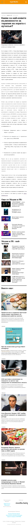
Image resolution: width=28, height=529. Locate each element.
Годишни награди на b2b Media (14, 516)
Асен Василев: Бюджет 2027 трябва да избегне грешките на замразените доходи (13, 415)
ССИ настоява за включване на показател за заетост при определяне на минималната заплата (14, 380)
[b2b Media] (14, 2)
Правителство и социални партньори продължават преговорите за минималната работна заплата (14, 314)
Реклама (23, 521)
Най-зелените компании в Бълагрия (14, 515)
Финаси (3, 392)
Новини (3, 292)
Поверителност (18, 521)
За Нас (4, 521)
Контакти (14, 522)
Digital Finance (7, 503)
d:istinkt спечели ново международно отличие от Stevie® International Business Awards (13, 482)
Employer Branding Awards (14, 513)
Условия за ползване (10, 521)
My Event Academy (5, 350)
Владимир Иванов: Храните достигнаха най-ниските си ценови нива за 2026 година (13, 449)
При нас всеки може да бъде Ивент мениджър (13, 347)
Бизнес (3, 326)
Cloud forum (7, 505)
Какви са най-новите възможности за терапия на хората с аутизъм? (13, 22)
